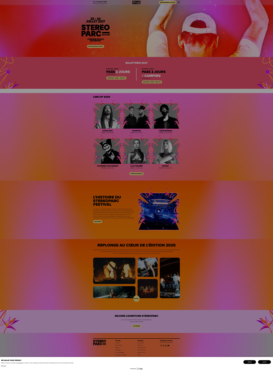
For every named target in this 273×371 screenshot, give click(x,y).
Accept (264, 362)
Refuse (250, 362)
